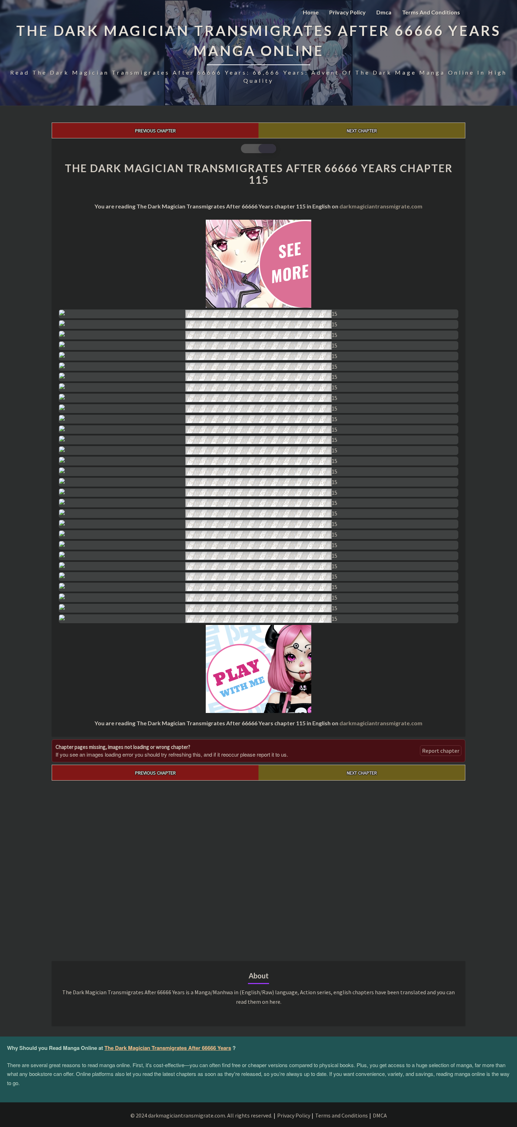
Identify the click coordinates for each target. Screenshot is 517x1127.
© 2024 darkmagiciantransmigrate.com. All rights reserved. (201, 1115)
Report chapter (440, 750)
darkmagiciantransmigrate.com (380, 206)
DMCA (380, 1115)
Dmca (383, 12)
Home (311, 12)
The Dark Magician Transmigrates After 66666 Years (167, 1048)
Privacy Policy (347, 12)
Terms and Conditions (431, 12)
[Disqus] (258, 869)
